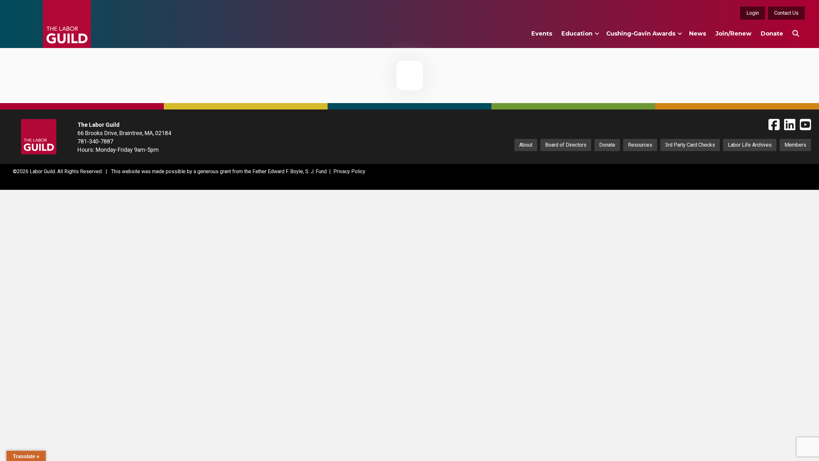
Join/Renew (733, 33)
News (697, 33)
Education (576, 33)
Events (541, 33)
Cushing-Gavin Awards (640, 33)
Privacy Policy (349, 171)
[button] (596, 33)
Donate (772, 33)
